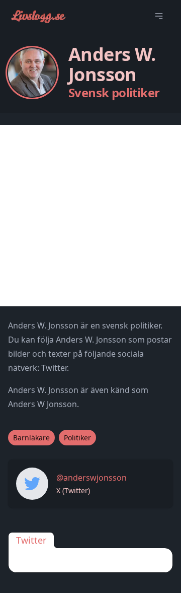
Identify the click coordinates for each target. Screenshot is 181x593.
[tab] (31, 540)
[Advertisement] (90, 215)
